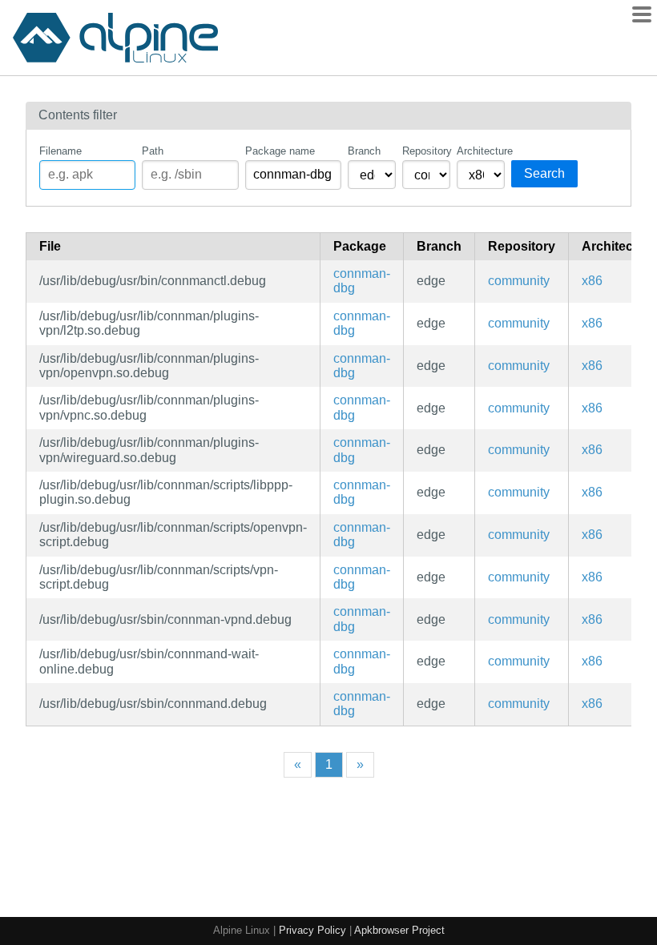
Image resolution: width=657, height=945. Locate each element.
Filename (60, 151)
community (519, 281)
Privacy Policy (312, 930)
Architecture (481, 151)
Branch (364, 151)
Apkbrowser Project (399, 930)
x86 (592, 281)
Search (544, 173)
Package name (280, 151)
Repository (426, 151)
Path (152, 151)
